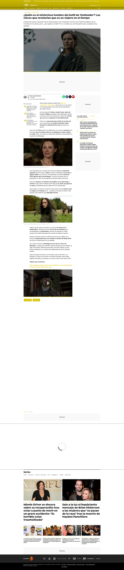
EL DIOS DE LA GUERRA (29, 537)
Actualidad (28, 300)
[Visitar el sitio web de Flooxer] (98, 559)
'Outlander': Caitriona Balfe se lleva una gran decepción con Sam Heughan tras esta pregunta (32, 108)
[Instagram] (28, 97)
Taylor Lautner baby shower (99, 1)
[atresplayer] (93, 6)
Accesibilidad (64, 566)
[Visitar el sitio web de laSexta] (49, 559)
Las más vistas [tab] (82, 116)
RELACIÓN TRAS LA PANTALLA (50, 537)
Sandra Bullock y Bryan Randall (48, 1)
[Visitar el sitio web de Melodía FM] (84, 559)
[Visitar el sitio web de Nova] (59, 559)
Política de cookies (81, 564)
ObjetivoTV (26, 411)
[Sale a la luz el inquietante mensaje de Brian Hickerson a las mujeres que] (81, 490)
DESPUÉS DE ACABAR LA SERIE (89, 537)
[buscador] (99, 5)
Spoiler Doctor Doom (69, 1)
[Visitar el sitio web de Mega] (64, 559)
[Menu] (99, 8)
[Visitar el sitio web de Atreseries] (69, 559)
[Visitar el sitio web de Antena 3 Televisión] (44, 559)
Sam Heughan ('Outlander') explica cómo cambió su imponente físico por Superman (32, 115)
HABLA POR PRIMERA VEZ (86, 141)
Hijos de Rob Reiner (60, 1)
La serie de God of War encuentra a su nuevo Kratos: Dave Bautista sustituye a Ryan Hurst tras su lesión (32, 540)
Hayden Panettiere (37, 1)
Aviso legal (63, 564)
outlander (36, 300)
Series (26, 8)
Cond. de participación (90, 564)
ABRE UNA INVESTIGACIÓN (69, 537)
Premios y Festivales (42, 8)
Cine (50, 8)
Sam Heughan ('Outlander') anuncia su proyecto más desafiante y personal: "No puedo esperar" (32, 122)
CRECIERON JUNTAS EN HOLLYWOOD (89, 131)
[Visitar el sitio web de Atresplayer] (91, 559)
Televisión (32, 8)
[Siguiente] (99, 1)
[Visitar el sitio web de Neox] (54, 559)
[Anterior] (32, 1)
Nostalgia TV (56, 8)
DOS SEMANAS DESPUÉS (30, 502)
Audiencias (69, 8)
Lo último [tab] (92, 116)
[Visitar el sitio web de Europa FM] (79, 559)
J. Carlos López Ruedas (34, 96)
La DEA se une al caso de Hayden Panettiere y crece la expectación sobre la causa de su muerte (71, 540)
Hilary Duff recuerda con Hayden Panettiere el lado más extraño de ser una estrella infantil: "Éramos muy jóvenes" (88, 135)
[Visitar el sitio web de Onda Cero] (74, 559)
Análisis (63, 8)
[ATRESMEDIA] (28, 558)
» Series (31, 411)
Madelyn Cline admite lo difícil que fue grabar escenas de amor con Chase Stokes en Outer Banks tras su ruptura (52, 540)
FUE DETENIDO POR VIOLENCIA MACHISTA (73, 502)
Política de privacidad (71, 564)
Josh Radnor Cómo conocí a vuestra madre (83, 1)
